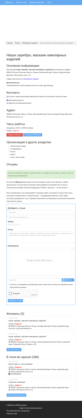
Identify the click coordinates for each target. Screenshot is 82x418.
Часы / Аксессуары (17, 157)
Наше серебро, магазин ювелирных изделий (27, 321)
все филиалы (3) (14, 349)
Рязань (17, 43)
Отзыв (10, 229)
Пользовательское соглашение (18, 411)
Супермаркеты (16, 149)
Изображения (13, 246)
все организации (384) (16, 395)
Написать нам (21, 2)
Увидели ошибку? (15, 135)
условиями (22, 284)
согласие (54, 284)
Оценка (11, 221)
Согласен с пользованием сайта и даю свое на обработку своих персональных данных (41, 286)
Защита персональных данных (30, 408)
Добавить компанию (36, 2)
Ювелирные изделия (30, 43)
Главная (9, 43)
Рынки (12, 152)
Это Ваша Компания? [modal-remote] (32, 135)
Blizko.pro (9, 2)
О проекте (23, 405)
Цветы (12, 154)
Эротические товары (18, 146)
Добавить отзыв (15, 300)
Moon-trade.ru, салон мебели (20, 364)
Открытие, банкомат (16, 382)
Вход (49, 2)
